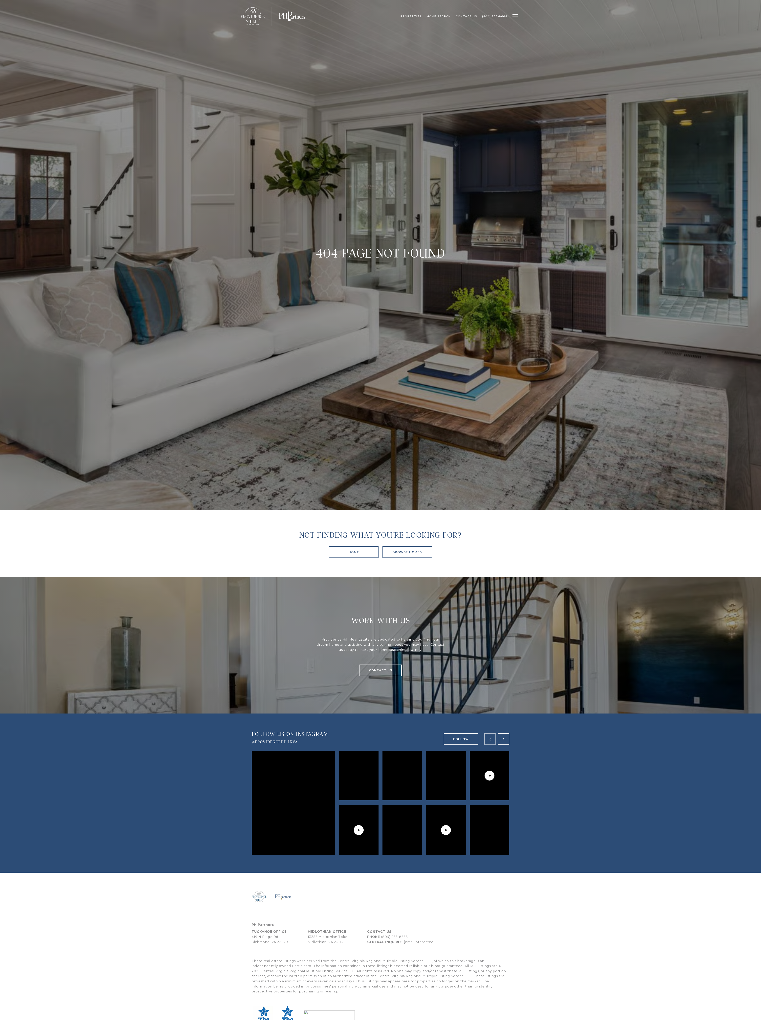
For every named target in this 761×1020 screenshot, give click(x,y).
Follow (461, 739)
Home (354, 552)
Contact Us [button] (380, 670)
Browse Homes (407, 552)
